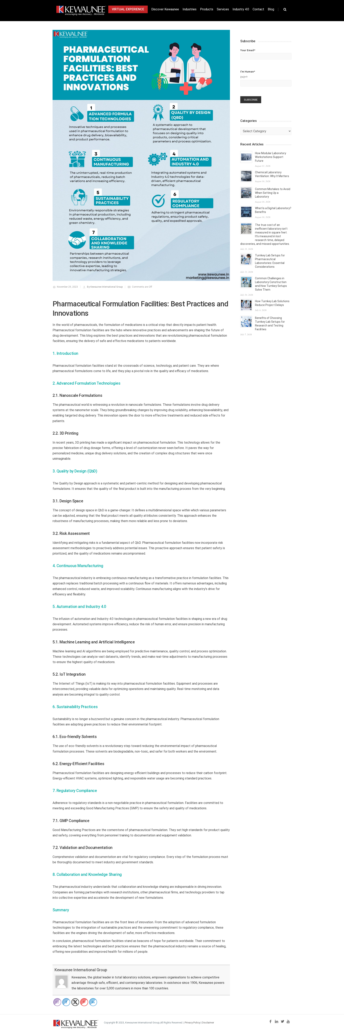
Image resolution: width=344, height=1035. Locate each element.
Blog (271, 9)
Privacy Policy (192, 1022)
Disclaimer (208, 1022)
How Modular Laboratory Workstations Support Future (270, 157)
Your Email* (247, 50)
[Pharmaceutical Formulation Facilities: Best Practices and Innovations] (141, 155)
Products (206, 9)
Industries (189, 9)
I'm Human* (247, 74)
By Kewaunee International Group (105, 286)
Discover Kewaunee (165, 9)
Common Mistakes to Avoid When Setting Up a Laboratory (272, 192)
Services (223, 9)
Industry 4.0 (241, 9)
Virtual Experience (128, 9)
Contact (258, 9)
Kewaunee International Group (81, 969)
